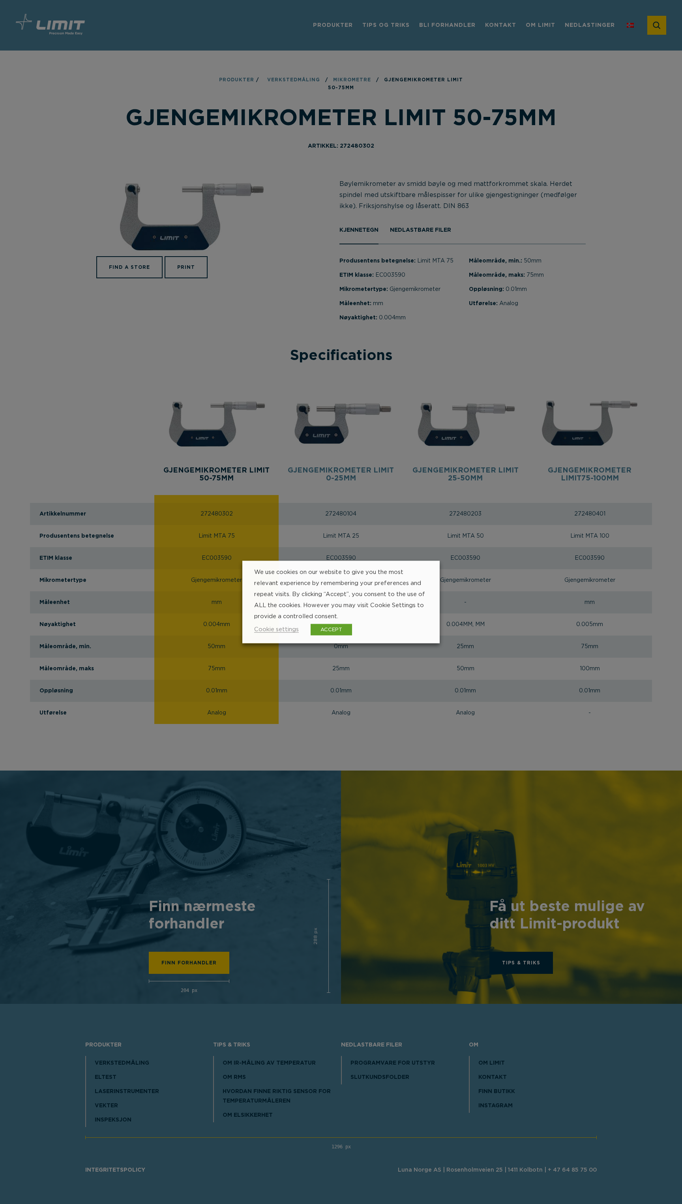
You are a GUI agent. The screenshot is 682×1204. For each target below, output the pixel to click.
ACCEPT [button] (331, 629)
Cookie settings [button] (276, 629)
